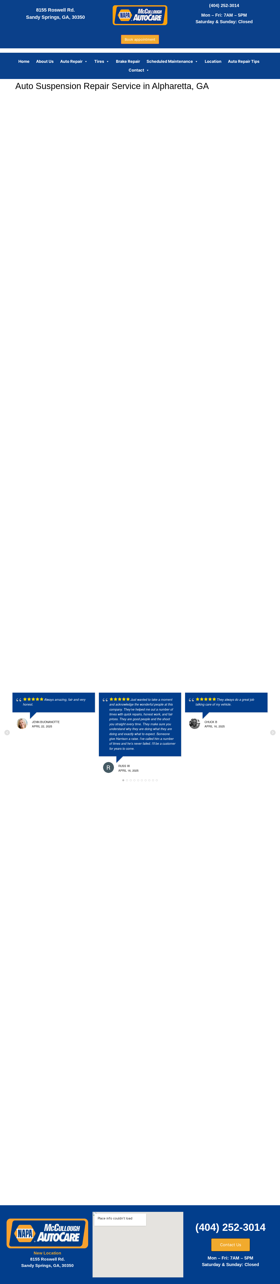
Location (213, 61)
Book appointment (140, 39)
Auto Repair (71, 61)
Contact (136, 70)
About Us (45, 61)
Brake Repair (128, 61)
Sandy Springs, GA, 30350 (55, 17)
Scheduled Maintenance (170, 61)
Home (24, 61)
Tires (99, 61)
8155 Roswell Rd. (55, 10)
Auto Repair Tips (243, 61)
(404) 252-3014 (224, 5)
